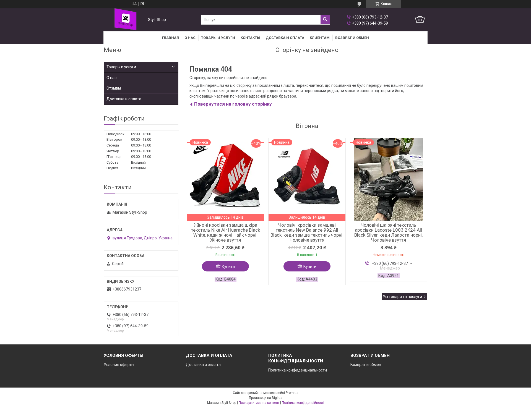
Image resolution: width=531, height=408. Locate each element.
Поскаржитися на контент (259, 403)
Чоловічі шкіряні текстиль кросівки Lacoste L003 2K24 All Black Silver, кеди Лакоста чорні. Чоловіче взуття (388, 232)
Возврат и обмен (365, 364)
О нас (190, 38)
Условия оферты (119, 364)
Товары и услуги (218, 38)
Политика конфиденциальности (297, 370)
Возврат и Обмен (352, 38)
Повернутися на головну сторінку (233, 104)
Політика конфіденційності (303, 403)
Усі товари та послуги (402, 296)
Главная (170, 38)
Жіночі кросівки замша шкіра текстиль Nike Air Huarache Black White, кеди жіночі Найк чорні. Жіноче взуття (225, 232)
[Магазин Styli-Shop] (124, 20)
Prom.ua (292, 393)
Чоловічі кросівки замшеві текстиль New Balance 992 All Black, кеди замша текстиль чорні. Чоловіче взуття (306, 232)
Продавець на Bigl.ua (265, 398)
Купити (228, 266)
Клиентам (320, 38)
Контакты (250, 38)
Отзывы (113, 88)
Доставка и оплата (285, 38)
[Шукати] (325, 19)
